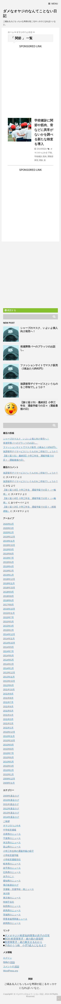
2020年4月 (8, 524)
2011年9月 (8, 694)
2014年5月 (8, 660)
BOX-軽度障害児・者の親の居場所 (24, 938)
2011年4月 (8, 715)
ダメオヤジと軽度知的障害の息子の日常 (27, 935)
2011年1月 (8, 727)
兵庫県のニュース (12, 834)
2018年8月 (8, 596)
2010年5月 (8, 761)
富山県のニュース (12, 846)
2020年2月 (8, 532)
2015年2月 (8, 630)
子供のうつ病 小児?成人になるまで (25, 945)
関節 (41, 160)
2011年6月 (8, 706)
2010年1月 (8, 774)
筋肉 (45, 156)
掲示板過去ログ (10, 885)
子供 (50, 153)
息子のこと (8, 876)
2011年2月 (8, 723)
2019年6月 (8, 562)
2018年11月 (9, 583)
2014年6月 (8, 655)
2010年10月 (9, 740)
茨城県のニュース (12, 914)
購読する (11, 310)
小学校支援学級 (10, 855)
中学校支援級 (9, 830)
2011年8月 (8, 698)
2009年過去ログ (11, 796)
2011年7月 (8, 702)
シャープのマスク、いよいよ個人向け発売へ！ (26, 438)
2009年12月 (9, 778)
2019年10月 (9, 545)
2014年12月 (9, 634)
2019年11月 (9, 541)
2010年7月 (8, 753)
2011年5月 (8, 710)
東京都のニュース (12, 897)
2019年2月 (8, 570)
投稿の (9, 962)
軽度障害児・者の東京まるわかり (23, 942)
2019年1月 (8, 575)
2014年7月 (8, 651)
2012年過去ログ (11, 808)
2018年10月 (9, 587)
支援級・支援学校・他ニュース (18, 889)
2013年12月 (9, 672)
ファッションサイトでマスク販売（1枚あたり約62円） (30, 447)
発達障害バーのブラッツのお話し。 (20, 443)
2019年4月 (8, 566)
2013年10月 (9, 681)
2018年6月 (8, 600)
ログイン (7, 958)
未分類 (6, 893)
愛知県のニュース (12, 880)
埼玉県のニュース (12, 842)
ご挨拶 (6, 821)
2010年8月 (8, 749)
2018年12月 (9, 579)
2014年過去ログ (11, 817)
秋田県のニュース (12, 906)
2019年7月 (8, 558)
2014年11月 (9, 638)
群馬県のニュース (12, 910)
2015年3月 (8, 626)
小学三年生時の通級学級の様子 (18, 851)
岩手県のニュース (12, 868)
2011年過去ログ (11, 804)
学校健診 (38, 156)
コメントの (11, 966)
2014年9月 (8, 647)
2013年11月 (9, 677)
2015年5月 (8, 621)
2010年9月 (8, 744)
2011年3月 (8, 719)
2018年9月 (8, 592)
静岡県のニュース (12, 923)
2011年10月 (9, 689)
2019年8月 (8, 553)
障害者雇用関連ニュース (15, 919)
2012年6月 (8, 685)
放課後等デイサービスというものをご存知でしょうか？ (30, 451)
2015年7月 (8, 617)
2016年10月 (9, 609)
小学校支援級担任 (12, 859)
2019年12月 (9, 536)
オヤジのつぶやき (12, 825)
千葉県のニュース (12, 838)
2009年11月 (9, 783)
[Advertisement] (30, 78)
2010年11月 (9, 736)
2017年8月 (8, 604)
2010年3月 (8, 766)
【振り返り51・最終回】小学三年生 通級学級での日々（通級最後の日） (39, 405)
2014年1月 (8, 668)
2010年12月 (9, 732)
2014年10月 (9, 643)
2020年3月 (8, 528)
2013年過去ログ (11, 813)
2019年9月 (8, 549)
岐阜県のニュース (12, 863)
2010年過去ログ (11, 800)
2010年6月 (8, 757)
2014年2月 (8, 664)
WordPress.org (10, 970)
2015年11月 (9, 613)
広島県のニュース (12, 872)
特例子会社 (8, 902)
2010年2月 (8, 770)
